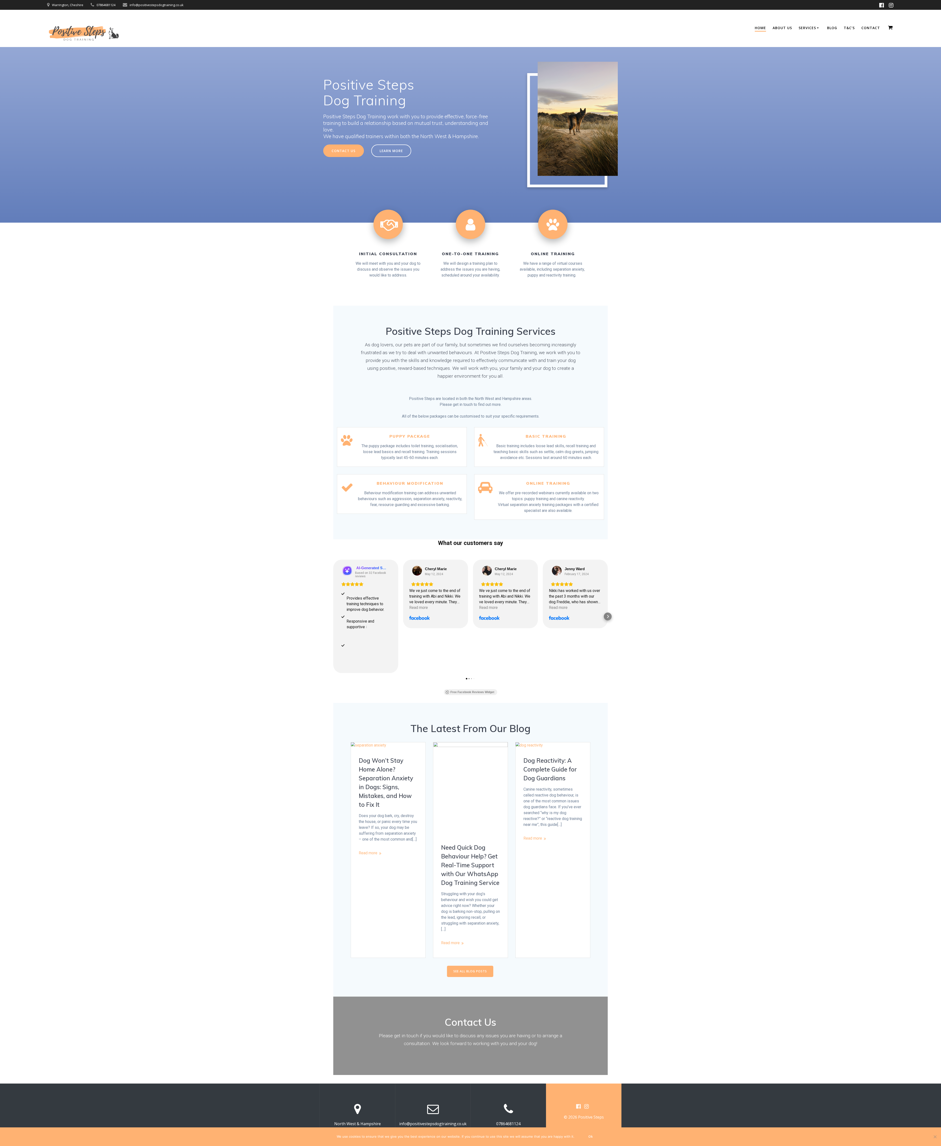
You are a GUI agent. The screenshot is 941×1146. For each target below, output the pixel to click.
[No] (934, 1136)
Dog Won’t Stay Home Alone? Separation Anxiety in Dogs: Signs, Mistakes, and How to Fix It (386, 782)
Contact (464, 1022)
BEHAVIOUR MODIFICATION (410, 483)
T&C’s (849, 27)
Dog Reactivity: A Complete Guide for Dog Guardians (550, 769)
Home (760, 27)
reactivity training (560, 275)
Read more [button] (418, 607)
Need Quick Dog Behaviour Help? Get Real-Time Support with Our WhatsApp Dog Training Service (470, 865)
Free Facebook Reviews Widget (472, 692)
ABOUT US (782, 27)
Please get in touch (456, 404)
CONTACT (870, 27)
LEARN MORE (391, 150)
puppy (533, 275)
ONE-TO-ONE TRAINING (470, 253)
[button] (333, 616)
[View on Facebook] (417, 571)
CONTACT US (344, 150)
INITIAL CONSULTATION (388, 253)
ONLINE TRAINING (553, 253)
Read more (368, 853)
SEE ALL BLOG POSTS (470, 971)
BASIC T (535, 436)
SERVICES (807, 27)
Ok (590, 1136)
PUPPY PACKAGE (409, 436)
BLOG (832, 27)
